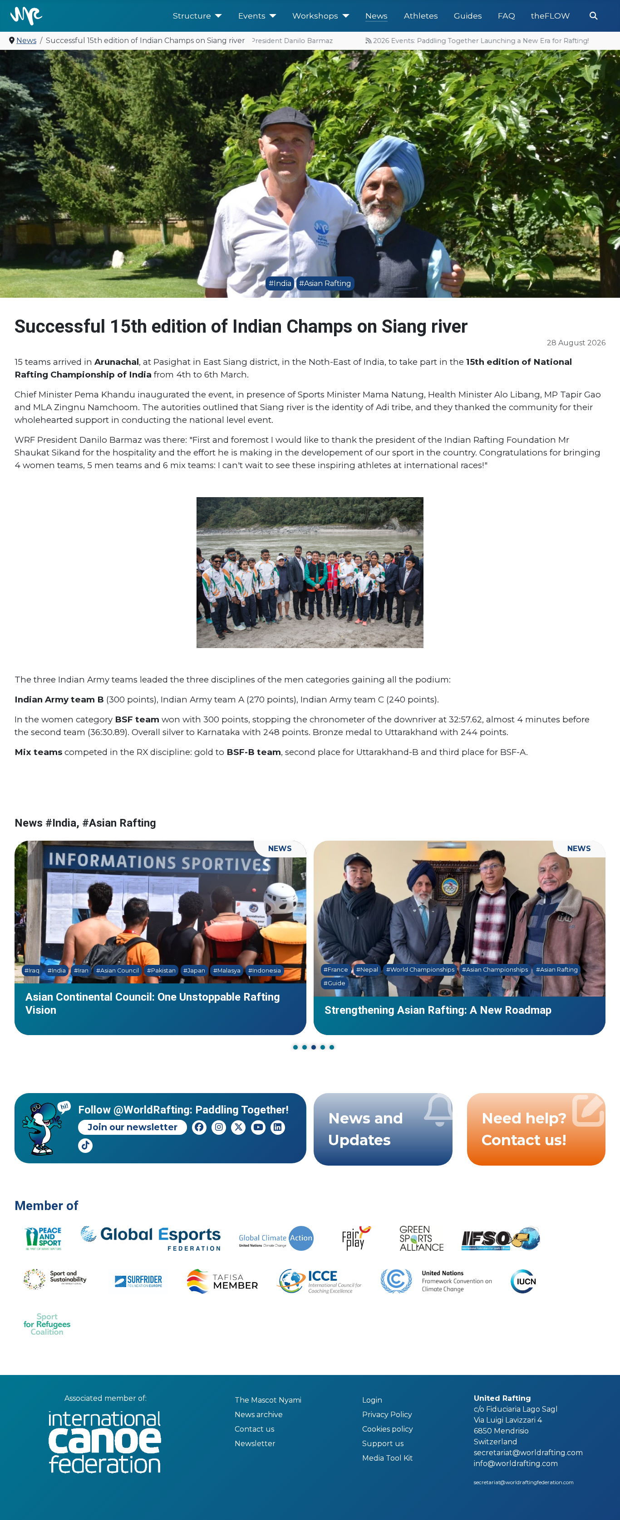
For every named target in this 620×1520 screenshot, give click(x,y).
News (376, 15)
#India (280, 283)
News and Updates (365, 1129)
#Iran (70, 970)
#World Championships (409, 969)
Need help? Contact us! (524, 1129)
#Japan (184, 970)
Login (372, 1400)
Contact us (254, 1429)
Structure (192, 15)
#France (325, 969)
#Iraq (21, 970)
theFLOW (550, 15)
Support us (382, 1443)
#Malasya (216, 970)
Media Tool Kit (387, 1458)
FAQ (506, 15)
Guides (468, 15)
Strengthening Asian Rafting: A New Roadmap (427, 1010)
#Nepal (357, 969)
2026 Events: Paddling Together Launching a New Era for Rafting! (456, 41)
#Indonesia (254, 970)
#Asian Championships (484, 969)
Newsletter (255, 1443)
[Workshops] (343, 16)
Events (252, 15)
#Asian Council (107, 970)
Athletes (421, 15)
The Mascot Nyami (268, 1400)
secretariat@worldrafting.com (528, 1452)
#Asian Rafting (325, 283)
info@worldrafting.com (516, 1463)
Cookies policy (387, 1429)
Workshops (315, 15)
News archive (259, 1414)
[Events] (271, 16)
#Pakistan (150, 970)
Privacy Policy (387, 1414)
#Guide (324, 983)
